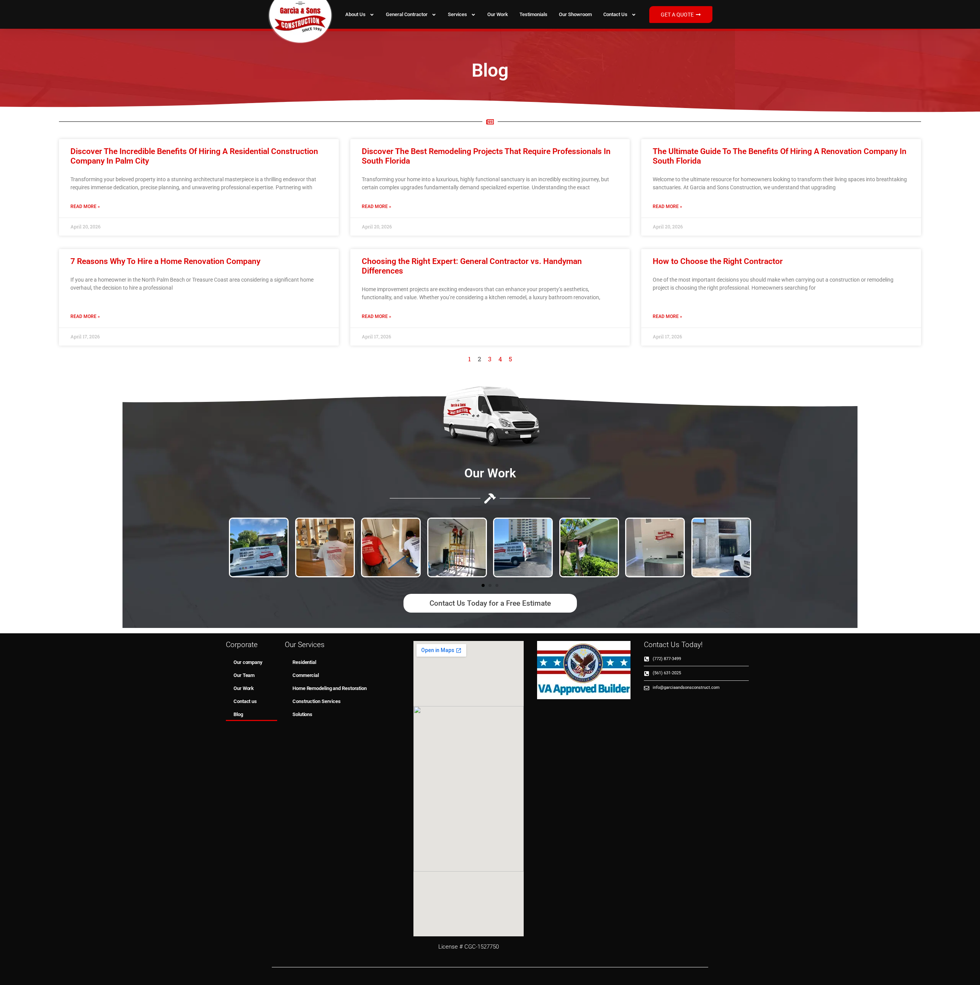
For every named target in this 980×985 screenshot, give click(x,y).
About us (355, 14)
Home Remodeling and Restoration (329, 688)
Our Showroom (575, 14)
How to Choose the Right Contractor (718, 261)
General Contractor (407, 14)
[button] (483, 585)
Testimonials (533, 14)
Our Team (244, 675)
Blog (238, 714)
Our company (248, 662)
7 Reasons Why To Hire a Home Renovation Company (165, 261)
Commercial (305, 675)
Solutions (302, 714)
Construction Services (316, 701)
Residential (304, 662)
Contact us (615, 14)
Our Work (497, 14)
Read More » (85, 206)
